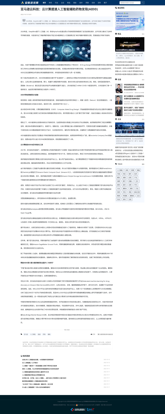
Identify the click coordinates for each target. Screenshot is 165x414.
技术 (80, 3)
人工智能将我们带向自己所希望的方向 (33, 375)
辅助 (49, 334)
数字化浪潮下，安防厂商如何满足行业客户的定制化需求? (134, 109)
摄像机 (132, 196)
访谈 (93, 3)
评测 (87, 3)
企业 (62, 3)
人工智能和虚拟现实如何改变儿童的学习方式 (35, 372)
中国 (118, 174)
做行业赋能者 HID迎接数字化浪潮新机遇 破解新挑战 (134, 97)
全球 (130, 185)
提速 (39, 334)
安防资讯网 (70, 401)
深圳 (124, 199)
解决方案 (137, 192)
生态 (118, 199)
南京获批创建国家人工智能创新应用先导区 (35, 381)
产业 (135, 177)
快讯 (50, 3)
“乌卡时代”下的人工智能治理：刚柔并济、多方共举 (37, 384)
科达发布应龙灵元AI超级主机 (125, 62)
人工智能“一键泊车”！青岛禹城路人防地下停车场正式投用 (39, 366)
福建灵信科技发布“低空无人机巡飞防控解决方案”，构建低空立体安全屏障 (129, 147)
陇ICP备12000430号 (106, 405)
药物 (44, 334)
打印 (93, 334)
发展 (124, 177)
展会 (74, 3)
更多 (143, 34)
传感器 (125, 196)
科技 (124, 174)
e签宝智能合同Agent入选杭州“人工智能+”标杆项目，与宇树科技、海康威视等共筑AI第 (129, 153)
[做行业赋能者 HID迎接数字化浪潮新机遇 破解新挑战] (119, 100)
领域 (130, 192)
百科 (99, 3)
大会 (118, 188)
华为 (135, 185)
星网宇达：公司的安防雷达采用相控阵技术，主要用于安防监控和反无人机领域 (129, 150)
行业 (56, 3)
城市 (130, 174)
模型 (118, 177)
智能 (138, 170)
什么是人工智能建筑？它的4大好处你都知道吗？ (36, 387)
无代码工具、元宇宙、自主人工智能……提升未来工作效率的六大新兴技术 (44, 378)
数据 (118, 196)
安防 (127, 170)
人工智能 (33, 334)
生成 (130, 199)
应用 (130, 177)
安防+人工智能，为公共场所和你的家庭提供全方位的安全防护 (40, 369)
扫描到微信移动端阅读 (106, 334)
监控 (124, 185)
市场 (124, 192)
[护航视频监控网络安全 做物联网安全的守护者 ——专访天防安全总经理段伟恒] (119, 88)
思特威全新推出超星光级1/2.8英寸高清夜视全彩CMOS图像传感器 (129, 65)
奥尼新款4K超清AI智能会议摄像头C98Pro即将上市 (129, 74)
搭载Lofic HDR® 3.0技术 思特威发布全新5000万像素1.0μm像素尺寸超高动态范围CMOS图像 (129, 71)
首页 (44, 3)
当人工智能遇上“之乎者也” (30, 362)
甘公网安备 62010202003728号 (86, 405)
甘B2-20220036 (71, 405)
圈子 (105, 3)
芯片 (137, 181)
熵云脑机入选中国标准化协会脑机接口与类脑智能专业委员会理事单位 (129, 160)
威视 (118, 185)
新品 (68, 3)
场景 (118, 192)
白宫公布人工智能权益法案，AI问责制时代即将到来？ (38, 359)
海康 (118, 181)
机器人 (131, 181)
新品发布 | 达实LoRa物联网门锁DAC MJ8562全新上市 (127, 68)
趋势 (131, 188)
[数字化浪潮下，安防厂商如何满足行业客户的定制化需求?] (119, 111)
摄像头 (125, 188)
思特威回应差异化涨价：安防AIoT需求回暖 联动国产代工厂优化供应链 (129, 156)
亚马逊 (26, 334)
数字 (124, 181)
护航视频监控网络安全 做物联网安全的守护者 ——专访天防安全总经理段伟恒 (134, 87)
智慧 (132, 170)
